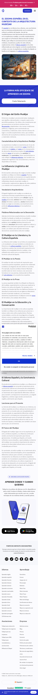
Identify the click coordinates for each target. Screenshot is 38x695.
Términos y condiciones (26, 648)
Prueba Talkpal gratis (19, 101)
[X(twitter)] (31, 559)
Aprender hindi (6, 605)
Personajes (23, 583)
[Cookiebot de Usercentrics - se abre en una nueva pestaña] (28, 326)
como (24, 147)
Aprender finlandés (7, 597)
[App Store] (10, 531)
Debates (22, 585)
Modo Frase (23, 594)
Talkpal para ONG (6, 637)
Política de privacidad (26, 643)
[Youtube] (16, 559)
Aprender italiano (6, 583)
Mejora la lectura (24, 611)
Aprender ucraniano (7, 588)
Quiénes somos (24, 626)
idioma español (21, 45)
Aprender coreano (7, 611)
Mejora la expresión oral (26, 608)
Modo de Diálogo (24, 599)
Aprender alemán (6, 585)
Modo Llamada (24, 591)
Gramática (23, 574)
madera (12, 149)
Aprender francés (6, 580)
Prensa (22, 631)
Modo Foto (23, 588)
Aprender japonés (6, 608)
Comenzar (27, 11)
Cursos (22, 577)
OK (19, 361)
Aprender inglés (6, 574)
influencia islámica (17, 157)
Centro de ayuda (24, 640)
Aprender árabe (6, 599)
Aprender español (6, 577)
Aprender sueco (6, 594)
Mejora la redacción (25, 613)
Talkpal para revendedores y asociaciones (6, 642)
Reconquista (6, 126)
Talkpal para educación (8, 626)
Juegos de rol (23, 580)
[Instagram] (6, 559)
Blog (21, 629)
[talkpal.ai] (3, 10)
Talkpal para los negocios (9, 629)
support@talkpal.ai (19, 553)
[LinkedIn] (26, 559)
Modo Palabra (23, 597)
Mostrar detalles (27, 355)
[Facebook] (21, 559)
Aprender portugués (7, 613)
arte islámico (30, 151)
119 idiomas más (6, 616)
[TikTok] (11, 559)
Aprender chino (6, 602)
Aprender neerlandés (7, 591)
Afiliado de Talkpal (7, 648)
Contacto (22, 637)
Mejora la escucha (25, 605)
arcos (9, 153)
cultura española (23, 51)
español (5, 28)
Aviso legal (23, 668)
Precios (22, 634)
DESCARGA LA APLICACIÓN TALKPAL (20, 476)
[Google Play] (28, 531)
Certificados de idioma (26, 602)
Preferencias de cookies (26, 645)
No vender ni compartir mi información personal (19, 367)
